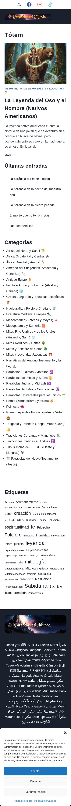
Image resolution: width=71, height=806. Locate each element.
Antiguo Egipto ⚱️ (19, 279)
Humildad (42, 535)
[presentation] (35, 63)
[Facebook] (29, 4)
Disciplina (31, 520)
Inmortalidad (58, 535)
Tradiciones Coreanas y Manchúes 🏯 (33, 435)
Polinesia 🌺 (15, 406)
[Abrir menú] (62, 17)
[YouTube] (39, 4)
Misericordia (10, 563)
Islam (8, 544)
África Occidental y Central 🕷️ (27, 256)
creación (22, 513)
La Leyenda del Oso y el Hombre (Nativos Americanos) (35, 108)
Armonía (9, 502)
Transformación (16, 593)
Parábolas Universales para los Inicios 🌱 (36, 395)
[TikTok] (50, 4)
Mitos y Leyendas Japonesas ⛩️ (29, 354)
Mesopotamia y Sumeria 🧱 (25, 325)
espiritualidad (17, 527)
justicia (19, 544)
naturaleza (44, 573)
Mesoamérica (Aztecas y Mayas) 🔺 (32, 320)
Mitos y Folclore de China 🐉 (26, 349)
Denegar (35, 781)
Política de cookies (22, 801)
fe (33, 527)
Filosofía (43, 527)
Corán (8, 513)
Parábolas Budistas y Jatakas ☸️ (29, 372)
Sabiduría (36, 586)
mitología (35, 562)
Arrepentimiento (27, 502)
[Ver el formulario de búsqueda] (19, 4)
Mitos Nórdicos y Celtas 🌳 (25, 343)
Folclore (13, 534)
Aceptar (35, 771)
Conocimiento (49, 507)
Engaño (42, 520)
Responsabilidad (14, 586)
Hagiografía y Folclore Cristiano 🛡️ (31, 308)
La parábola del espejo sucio (29, 179)
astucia (43, 502)
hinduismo (28, 535)
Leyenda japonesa (14, 550)
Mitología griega (36, 568)
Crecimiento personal (44, 513)
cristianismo (14, 519)
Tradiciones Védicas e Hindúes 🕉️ (30, 441)
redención (26, 579)
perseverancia (11, 579)
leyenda (35, 543)
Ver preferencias (35, 791)
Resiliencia (43, 579)
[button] (65, 733)
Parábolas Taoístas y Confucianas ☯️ (32, 389)
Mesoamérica (48, 555)
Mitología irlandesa (15, 574)
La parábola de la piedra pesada (32, 205)
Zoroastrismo (35, 593)
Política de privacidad (45, 801)
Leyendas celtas (37, 550)
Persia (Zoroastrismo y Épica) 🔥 (30, 401)
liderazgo (33, 555)
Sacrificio (55, 586)
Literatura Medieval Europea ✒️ (28, 314)
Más (10, 155)
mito (20, 562)
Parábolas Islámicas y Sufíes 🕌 (29, 378)
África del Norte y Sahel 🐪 (25, 251)
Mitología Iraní (57, 568)
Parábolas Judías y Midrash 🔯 (28, 383)
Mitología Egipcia (14, 568)
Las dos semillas (21, 226)
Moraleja (31, 574)
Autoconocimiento (14, 507)
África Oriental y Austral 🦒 (25, 262)
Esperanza (54, 520)
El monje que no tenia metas (29, 215)
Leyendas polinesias (15, 555)
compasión (32, 507)
